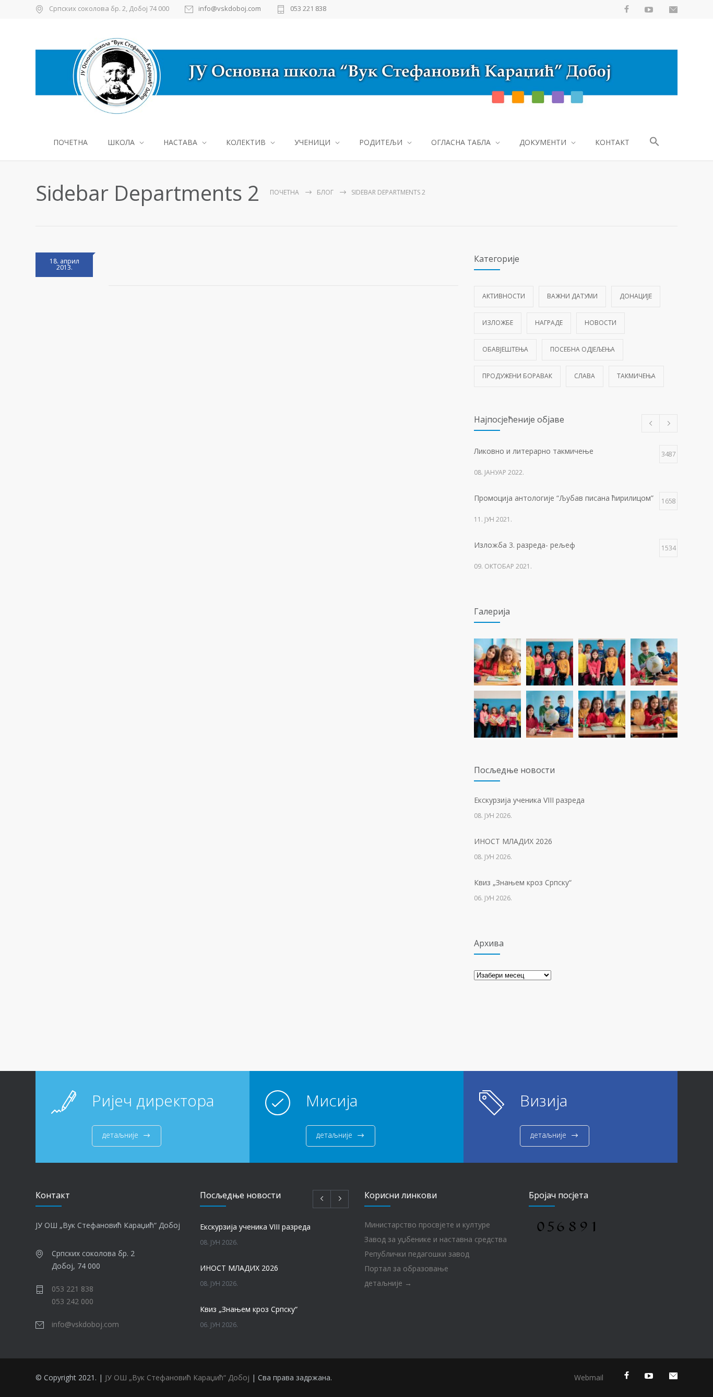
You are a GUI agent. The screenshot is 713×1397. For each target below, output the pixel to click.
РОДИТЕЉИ (380, 142)
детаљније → (388, 1283)
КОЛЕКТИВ (246, 142)
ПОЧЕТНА (70, 142)
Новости (600, 322)
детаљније (120, 1135)
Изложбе (497, 322)
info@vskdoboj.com (229, 9)
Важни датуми (572, 296)
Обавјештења (505, 349)
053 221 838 (308, 9)
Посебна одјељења (582, 349)
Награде (549, 322)
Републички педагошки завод (416, 1254)
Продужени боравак (517, 375)
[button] (655, 143)
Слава (584, 375)
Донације (636, 296)
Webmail (588, 1377)
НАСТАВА (180, 142)
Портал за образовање (406, 1268)
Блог (325, 192)
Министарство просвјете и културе (427, 1225)
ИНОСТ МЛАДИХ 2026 (513, 841)
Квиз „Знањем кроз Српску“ (523, 882)
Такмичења (636, 375)
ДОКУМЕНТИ (542, 142)
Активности (503, 296)
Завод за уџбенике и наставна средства (435, 1239)
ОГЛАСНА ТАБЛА (461, 142)
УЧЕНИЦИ (312, 142)
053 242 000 (72, 1301)
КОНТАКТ (612, 142)
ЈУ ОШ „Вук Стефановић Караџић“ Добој (177, 1377)
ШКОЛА (121, 142)
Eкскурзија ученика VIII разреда (529, 800)
